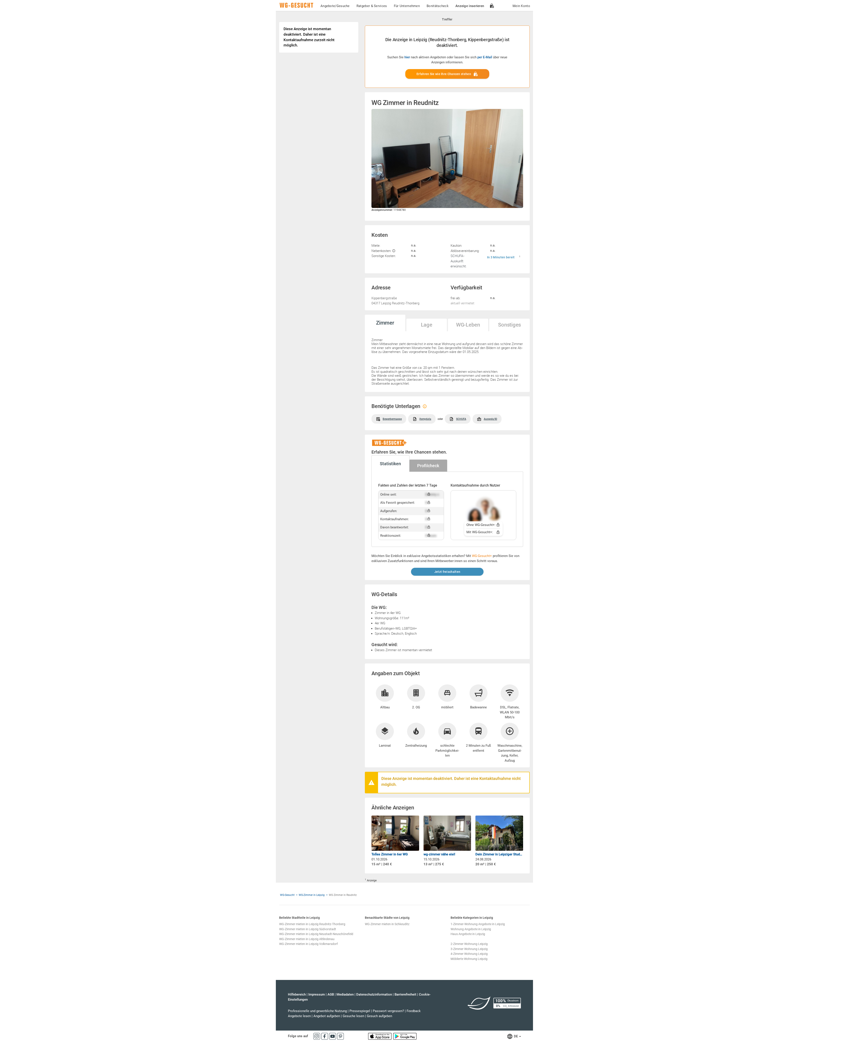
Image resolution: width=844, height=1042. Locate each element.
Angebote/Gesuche (335, 6)
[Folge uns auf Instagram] (317, 1036)
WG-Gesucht (287, 895)
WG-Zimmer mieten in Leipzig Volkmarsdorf (308, 944)
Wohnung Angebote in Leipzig (471, 929)
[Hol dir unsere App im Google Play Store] (405, 1036)
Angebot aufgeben (326, 1016)
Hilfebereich (297, 994)
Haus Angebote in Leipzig (468, 934)
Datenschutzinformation (374, 994)
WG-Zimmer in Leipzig (312, 895)
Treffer (447, 19)
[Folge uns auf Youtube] (333, 1036)
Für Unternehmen (407, 6)
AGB (330, 994)
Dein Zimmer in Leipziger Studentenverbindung (499, 854)
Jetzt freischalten (447, 571)
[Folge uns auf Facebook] (325, 1036)
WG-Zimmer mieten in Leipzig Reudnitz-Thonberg (312, 924)
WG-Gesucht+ (482, 556)
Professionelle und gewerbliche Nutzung (317, 1011)
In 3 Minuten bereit (501, 257)
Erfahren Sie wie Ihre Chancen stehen (444, 74)
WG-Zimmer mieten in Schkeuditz (387, 924)
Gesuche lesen (353, 1016)
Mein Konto (521, 6)
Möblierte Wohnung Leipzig (469, 959)
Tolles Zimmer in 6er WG (389, 854)
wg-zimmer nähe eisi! (439, 854)
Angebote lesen (299, 1016)
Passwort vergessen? (388, 1011)
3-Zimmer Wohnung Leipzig (469, 949)
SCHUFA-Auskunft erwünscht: (458, 261)
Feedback (414, 1011)
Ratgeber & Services (372, 6)
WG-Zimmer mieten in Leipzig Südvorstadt (307, 929)
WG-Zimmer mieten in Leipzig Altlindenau (307, 939)
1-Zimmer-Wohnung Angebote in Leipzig (478, 924)
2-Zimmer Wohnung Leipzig (469, 944)
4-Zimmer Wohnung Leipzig (469, 954)
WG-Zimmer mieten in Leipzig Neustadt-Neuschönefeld (316, 934)
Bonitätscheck (438, 6)
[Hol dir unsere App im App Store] (380, 1036)
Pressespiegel (359, 1011)
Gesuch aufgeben (379, 1016)
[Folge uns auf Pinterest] (340, 1036)
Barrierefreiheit (405, 994)
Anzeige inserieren (469, 6)
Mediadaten (345, 994)
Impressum (316, 994)
